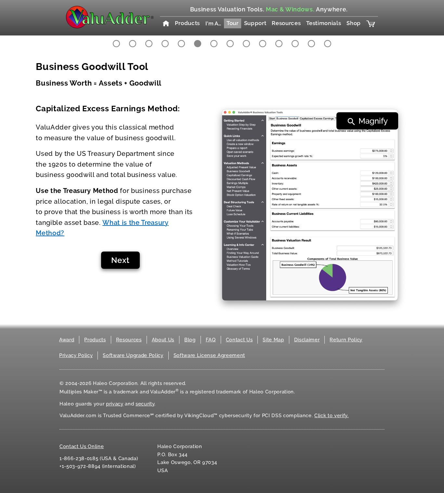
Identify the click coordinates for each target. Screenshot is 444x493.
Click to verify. (331, 415)
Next (120, 260)
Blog (190, 340)
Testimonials (323, 23)
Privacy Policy (76, 355)
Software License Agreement (209, 355)
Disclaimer (307, 340)
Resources (286, 23)
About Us (163, 340)
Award (66, 340)
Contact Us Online (81, 446)
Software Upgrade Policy (133, 355)
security (145, 404)
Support (255, 23)
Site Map (273, 340)
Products (187, 23)
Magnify (373, 121)
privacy (115, 404)
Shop (353, 23)
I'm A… (213, 23)
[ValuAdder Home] (110, 17)
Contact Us (239, 340)
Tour (233, 23)
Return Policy (346, 340)
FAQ (211, 340)
